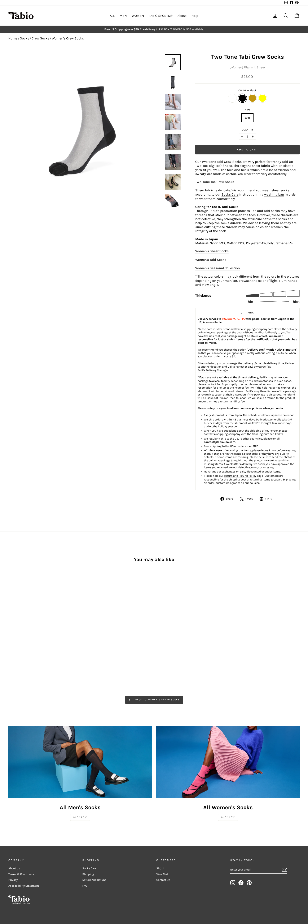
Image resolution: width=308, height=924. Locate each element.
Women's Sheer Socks (212, 251)
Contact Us (163, 879)
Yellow (262, 98)
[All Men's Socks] (80, 762)
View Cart (162, 874)
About (181, 16)
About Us (14, 868)
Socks (24, 38)
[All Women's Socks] (228, 762)
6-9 (247, 118)
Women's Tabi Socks (210, 260)
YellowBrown (252, 98)
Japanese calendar (282, 415)
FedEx (279, 434)
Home (12, 38)
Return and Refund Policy (240, 475)
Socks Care (229, 194)
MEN (123, 16)
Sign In (160, 868)
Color (247, 90)
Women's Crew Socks (68, 38)
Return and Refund (94, 879)
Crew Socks (40, 38)
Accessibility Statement (23, 885)
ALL (112, 16)
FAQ (84, 885)
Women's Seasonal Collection (217, 268)
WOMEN (138, 16)
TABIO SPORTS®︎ (160, 16)
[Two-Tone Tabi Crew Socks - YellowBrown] (23, 632)
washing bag (274, 194)
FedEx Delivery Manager (213, 370)
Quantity (247, 129)
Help (195, 16)
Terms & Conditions (21, 874)
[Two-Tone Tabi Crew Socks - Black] (17, 632)
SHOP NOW (80, 817)
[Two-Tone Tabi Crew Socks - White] (11, 632)
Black (242, 98)
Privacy (13, 879)
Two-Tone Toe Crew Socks (214, 182)
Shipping (88, 874)
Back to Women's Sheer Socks (157, 699)
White (232, 98)
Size (247, 110)
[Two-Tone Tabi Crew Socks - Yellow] (28, 632)
